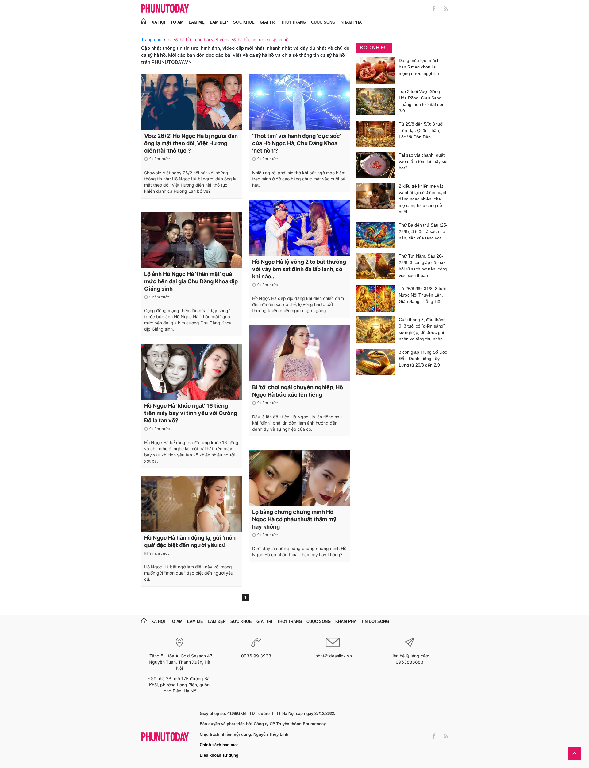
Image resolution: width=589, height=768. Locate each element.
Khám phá (351, 22)
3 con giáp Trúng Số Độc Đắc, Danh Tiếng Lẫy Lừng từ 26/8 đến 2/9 (423, 358)
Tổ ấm (177, 22)
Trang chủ (151, 39)
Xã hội (158, 22)
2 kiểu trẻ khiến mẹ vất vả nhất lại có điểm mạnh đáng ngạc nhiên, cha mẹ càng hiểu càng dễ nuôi (423, 199)
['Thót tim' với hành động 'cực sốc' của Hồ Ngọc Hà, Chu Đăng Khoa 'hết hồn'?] (299, 102)
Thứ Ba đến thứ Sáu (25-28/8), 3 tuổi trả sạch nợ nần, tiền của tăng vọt (423, 231)
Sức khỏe (244, 22)
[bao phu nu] (165, 9)
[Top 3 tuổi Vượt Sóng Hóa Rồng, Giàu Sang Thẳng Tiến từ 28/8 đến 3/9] (375, 102)
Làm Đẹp (219, 22)
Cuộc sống (323, 22)
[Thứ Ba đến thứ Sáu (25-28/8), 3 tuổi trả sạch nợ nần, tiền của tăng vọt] (375, 235)
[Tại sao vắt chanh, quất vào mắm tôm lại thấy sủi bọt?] (375, 165)
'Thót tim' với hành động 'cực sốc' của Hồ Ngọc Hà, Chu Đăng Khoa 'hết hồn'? (296, 143)
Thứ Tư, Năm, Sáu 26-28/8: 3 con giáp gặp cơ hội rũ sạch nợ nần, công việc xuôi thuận (423, 266)
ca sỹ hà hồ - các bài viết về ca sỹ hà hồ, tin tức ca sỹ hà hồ (228, 39)
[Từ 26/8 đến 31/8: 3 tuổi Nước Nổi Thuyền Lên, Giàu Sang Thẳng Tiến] (375, 298)
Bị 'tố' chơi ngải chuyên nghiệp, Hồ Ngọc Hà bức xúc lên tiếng (297, 391)
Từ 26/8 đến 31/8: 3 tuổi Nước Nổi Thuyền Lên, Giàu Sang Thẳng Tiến (422, 295)
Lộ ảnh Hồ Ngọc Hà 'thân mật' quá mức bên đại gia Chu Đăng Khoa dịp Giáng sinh (191, 281)
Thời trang (293, 22)
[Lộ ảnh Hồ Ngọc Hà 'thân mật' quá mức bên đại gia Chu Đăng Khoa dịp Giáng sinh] (191, 240)
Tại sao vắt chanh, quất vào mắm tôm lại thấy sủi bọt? (423, 161)
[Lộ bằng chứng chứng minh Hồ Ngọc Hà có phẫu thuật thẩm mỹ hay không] (299, 478)
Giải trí (268, 22)
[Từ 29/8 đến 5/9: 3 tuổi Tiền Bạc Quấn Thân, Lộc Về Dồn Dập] (375, 134)
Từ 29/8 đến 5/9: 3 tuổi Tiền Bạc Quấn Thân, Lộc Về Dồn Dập (421, 130)
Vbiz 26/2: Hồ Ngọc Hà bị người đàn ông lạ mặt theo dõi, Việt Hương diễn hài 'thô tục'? (191, 143)
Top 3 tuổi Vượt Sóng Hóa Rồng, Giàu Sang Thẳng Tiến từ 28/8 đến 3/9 (422, 101)
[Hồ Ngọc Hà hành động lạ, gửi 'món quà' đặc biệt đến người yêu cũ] (191, 504)
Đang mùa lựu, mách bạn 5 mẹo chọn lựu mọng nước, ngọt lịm (419, 67)
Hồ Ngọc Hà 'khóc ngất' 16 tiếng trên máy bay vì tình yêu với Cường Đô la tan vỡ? (190, 413)
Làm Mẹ (197, 22)
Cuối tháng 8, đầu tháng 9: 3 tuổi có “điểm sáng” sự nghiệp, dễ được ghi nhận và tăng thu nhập (422, 329)
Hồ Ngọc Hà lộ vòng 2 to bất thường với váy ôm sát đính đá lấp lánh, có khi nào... (299, 269)
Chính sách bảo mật (219, 745)
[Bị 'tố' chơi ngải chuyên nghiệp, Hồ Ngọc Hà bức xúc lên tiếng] (299, 353)
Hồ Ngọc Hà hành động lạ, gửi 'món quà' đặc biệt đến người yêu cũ (190, 541)
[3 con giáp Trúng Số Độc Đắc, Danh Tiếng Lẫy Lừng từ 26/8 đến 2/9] (375, 362)
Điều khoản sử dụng (219, 755)
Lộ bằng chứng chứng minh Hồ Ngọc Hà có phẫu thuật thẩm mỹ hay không (294, 519)
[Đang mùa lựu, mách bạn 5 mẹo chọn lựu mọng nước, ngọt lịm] (375, 70)
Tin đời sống (375, 621)
